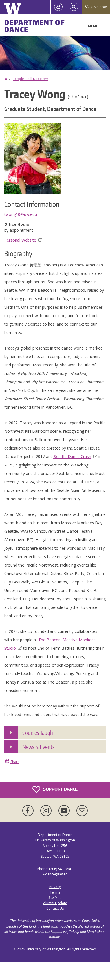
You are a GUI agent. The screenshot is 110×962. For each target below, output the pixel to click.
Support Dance (60, 789)
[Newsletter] (82, 810)
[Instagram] (47, 810)
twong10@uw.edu (20, 214)
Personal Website (20, 240)
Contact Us (55, 908)
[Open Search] (74, 7)
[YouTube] (65, 810)
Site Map (55, 897)
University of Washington (45, 949)
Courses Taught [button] (38, 732)
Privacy (55, 886)
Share (14, 761)
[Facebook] (29, 810)
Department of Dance (34, 26)
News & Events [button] (38, 746)
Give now (99, 7)
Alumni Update (55, 903)
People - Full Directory (30, 78)
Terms (55, 892)
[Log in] (58, 7)
